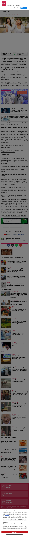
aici (14, 519)
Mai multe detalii (7, 515)
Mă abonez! (24, 7)
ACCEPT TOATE (14, 532)
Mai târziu (16, 7)
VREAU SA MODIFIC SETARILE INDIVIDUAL (14, 534)
